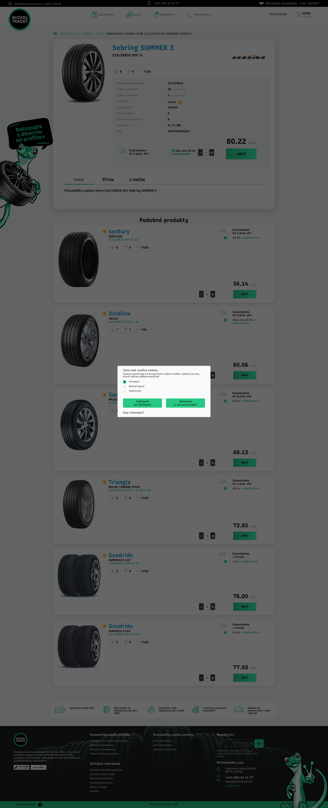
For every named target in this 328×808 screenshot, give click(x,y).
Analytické (135, 391)
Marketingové (137, 386)
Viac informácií (133, 412)
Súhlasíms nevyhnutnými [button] (185, 403)
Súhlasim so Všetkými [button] (142, 403)
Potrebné (134, 381)
